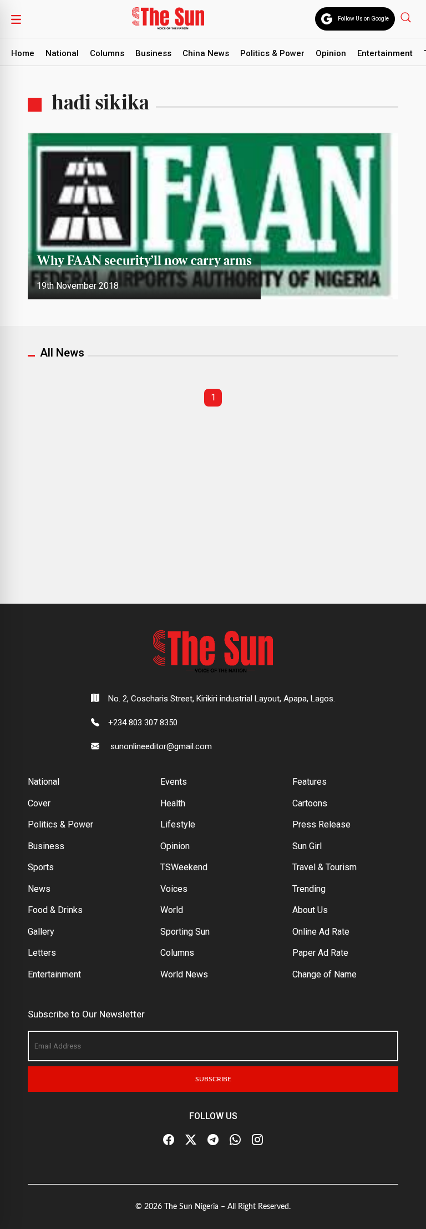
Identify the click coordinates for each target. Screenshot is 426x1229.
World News (184, 974)
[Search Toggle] (406, 17)
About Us (310, 910)
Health (172, 803)
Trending (309, 889)
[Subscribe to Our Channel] (213, 1140)
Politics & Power (272, 53)
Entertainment (385, 53)
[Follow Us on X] (190, 1140)
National (62, 53)
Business (153, 53)
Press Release (321, 824)
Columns (107, 53)
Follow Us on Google (363, 19)
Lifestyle (177, 824)
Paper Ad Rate (320, 952)
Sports (41, 867)
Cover (39, 803)
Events (173, 781)
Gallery (41, 931)
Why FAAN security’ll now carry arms (144, 261)
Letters (42, 952)
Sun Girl (307, 846)
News (39, 889)
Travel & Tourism (324, 867)
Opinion (331, 53)
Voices (173, 889)
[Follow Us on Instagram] (257, 1140)
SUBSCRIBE (213, 1079)
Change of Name (324, 974)
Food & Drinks (55, 910)
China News (205, 53)
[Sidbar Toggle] (16, 19)
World (171, 910)
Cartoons (309, 803)
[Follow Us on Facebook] (168, 1140)
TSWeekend (183, 867)
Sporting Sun (185, 931)
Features (309, 781)
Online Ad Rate (320, 931)
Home (22, 53)
